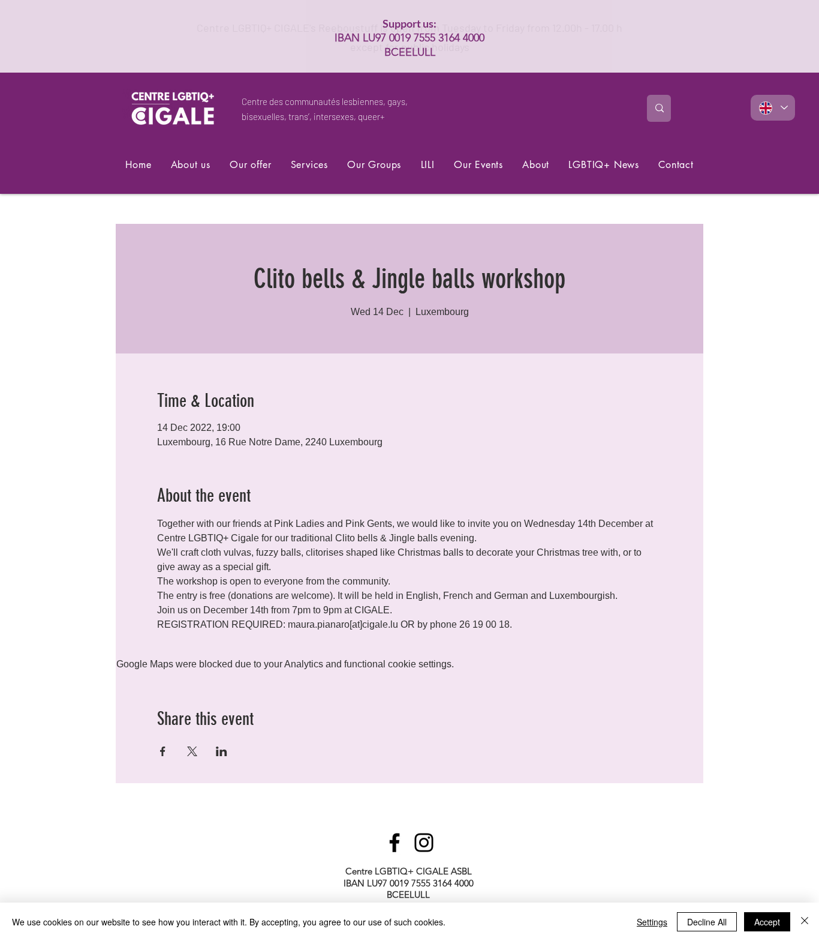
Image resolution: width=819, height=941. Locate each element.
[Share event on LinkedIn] (221, 751)
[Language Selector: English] (773, 108)
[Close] (804, 921)
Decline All (707, 922)
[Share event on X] (192, 751)
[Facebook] (394, 842)
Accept (767, 922)
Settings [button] (652, 922)
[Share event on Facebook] (162, 751)
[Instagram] (423, 842)
